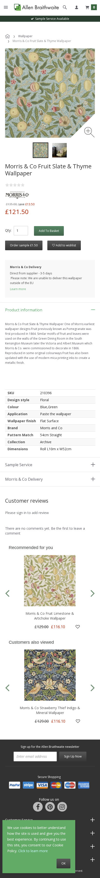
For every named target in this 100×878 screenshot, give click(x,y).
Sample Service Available (51, 19)
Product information (23, 310)
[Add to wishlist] (77, 626)
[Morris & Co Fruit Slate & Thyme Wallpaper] (40, 150)
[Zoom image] (89, 132)
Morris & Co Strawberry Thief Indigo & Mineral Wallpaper (50, 710)
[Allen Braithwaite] (35, 7)
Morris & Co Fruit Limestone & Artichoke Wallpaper (49, 616)
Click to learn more (33, 851)
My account (76, 7)
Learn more (18, 289)
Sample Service (18, 464)
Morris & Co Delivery (24, 479)
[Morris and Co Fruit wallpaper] (59, 150)
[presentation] (7, 593)
